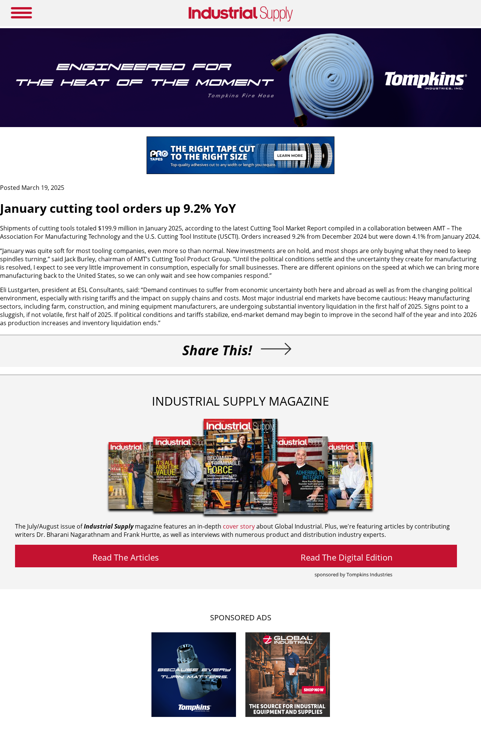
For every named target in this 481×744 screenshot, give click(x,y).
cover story (239, 526)
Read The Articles (125, 557)
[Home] (240, 20)
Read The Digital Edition (347, 557)
